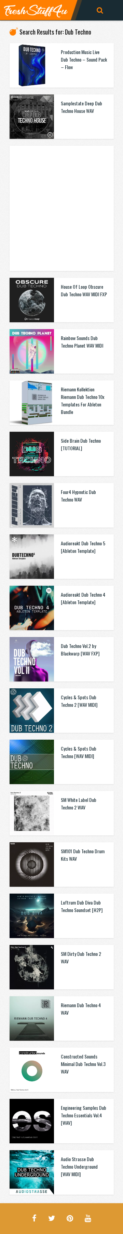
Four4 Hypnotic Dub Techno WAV (78, 495)
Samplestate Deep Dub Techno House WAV (81, 107)
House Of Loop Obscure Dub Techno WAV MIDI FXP (84, 290)
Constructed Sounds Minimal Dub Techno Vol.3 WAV (83, 1064)
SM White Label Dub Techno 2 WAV (78, 803)
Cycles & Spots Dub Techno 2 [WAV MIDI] (79, 700)
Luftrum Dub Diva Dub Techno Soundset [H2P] (81, 906)
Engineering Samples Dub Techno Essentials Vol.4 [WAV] (83, 1115)
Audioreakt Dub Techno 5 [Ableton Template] (83, 547)
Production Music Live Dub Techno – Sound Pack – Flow (84, 59)
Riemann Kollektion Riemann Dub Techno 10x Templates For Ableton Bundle (82, 400)
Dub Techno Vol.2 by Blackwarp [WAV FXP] (80, 649)
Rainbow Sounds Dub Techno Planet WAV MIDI (82, 341)
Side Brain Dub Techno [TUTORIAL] (81, 444)
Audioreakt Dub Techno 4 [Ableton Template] (83, 598)
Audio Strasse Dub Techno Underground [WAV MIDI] (79, 1166)
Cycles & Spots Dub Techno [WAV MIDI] (78, 752)
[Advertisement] (61, 207)
